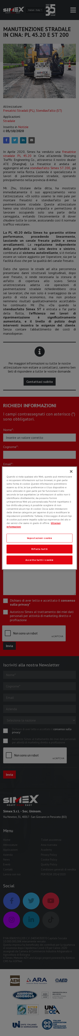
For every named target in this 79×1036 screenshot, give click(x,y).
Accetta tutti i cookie (39, 559)
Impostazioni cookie (39, 538)
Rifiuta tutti (39, 549)
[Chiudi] (71, 471)
